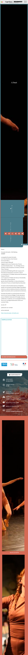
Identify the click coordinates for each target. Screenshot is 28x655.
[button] (5, 233)
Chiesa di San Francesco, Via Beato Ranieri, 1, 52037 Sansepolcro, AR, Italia (16, 398)
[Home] (13, 2)
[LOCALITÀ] (4, 391)
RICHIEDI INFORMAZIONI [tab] (8, 357)
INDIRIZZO (9, 396)
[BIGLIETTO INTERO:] (4, 402)
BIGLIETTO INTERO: (11, 402)
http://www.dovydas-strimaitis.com (10, 313)
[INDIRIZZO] (4, 396)
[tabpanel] (14, 338)
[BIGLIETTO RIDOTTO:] (4, 406)
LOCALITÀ (8, 391)
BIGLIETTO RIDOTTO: (11, 406)
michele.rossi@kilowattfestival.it (14, 411)
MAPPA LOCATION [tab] (7, 319)
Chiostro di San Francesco (12, 393)
